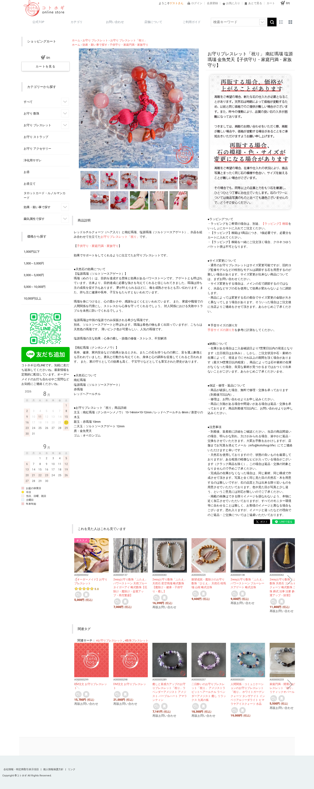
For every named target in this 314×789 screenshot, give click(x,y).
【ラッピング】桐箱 (274, 223)
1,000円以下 (32, 251)
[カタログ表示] (290, 22)
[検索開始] (272, 22)
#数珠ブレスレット (136, 640)
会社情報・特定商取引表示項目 (21, 769)
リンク (71, 769)
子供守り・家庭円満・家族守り (98, 246)
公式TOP (38, 22)
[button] (84, 108)
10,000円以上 (32, 298)
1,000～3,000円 (34, 263)
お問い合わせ (115, 22)
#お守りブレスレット (109, 640)
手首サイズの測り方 (221, 330)
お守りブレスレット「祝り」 (120, 236)
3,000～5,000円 (34, 275)
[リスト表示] (281, 22)
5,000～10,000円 (35, 286)
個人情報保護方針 (53, 769)
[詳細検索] (262, 22)
